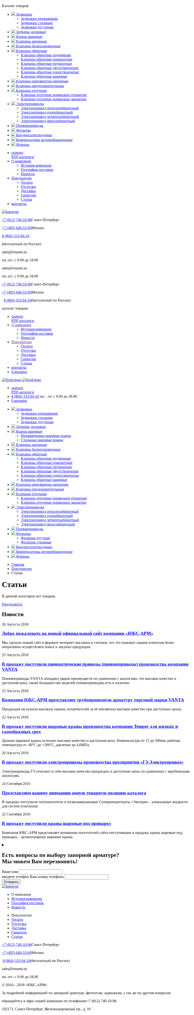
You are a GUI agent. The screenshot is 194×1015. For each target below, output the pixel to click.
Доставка (28, 191)
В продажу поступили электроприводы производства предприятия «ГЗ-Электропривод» (93, 762)
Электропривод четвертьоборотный (50, 117)
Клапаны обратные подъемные (46, 55)
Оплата (27, 182)
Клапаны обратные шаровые (44, 76)
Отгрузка (28, 187)
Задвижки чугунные (37, 27)
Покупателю (21, 178)
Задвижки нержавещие (39, 19)
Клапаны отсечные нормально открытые (54, 95)
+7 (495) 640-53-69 (16, 228)
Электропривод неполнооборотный (50, 108)
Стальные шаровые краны (42, 440)
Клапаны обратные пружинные (46, 64)
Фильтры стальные (36, 542)
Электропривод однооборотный (47, 112)
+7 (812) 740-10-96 (16, 220)
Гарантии (28, 195)
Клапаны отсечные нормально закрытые (53, 99)
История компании (36, 165)
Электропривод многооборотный (48, 121)
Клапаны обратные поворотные (46, 59)
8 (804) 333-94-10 (15, 236)
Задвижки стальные (37, 23)
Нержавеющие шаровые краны (46, 436)
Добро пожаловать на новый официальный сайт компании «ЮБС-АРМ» (77, 633)
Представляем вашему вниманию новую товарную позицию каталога (74, 792)
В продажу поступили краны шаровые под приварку (56, 823)
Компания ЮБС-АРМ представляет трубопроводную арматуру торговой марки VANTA (93, 699)
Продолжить (12, 604)
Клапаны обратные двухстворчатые (50, 68)
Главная (17, 564)
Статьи (26, 199)
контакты (18, 204)
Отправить (11, 882)
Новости (28, 174)
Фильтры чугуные (35, 538)
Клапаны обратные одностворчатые (50, 72)
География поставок (37, 170)
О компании (21, 161)
